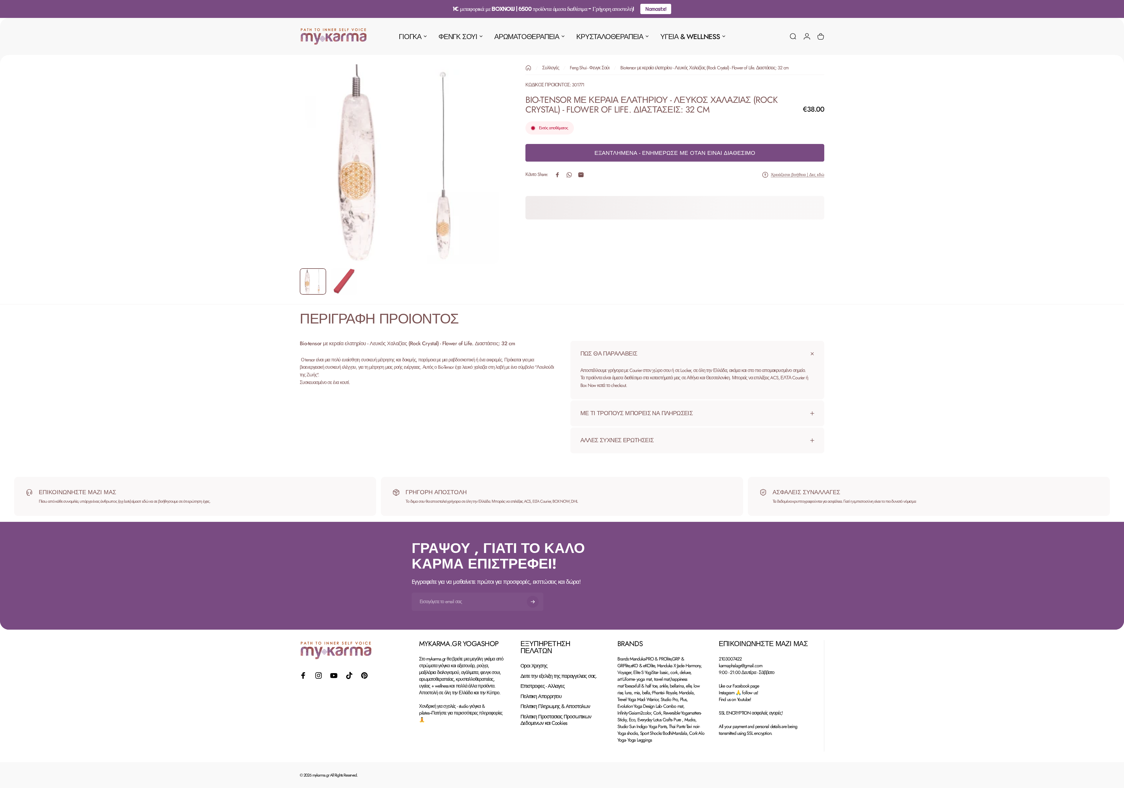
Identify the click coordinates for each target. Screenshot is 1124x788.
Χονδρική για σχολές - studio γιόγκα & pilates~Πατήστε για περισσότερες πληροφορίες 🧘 (460, 713)
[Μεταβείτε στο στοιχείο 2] (344, 281)
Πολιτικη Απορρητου (541, 696)
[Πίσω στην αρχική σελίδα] (528, 68)
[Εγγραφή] (533, 602)
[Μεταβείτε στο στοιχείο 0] (313, 281)
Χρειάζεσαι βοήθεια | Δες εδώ (797, 174)
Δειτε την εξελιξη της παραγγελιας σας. (558, 676)
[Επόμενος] (483, 178)
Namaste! (655, 9)
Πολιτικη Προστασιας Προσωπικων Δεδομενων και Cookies (555, 720)
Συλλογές (550, 67)
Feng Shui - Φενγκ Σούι (589, 67)
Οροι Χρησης (533, 666)
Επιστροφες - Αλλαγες (542, 686)
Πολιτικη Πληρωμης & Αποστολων (555, 706)
